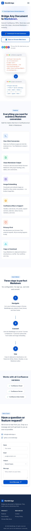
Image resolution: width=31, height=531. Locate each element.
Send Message (14, 482)
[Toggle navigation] (28, 3)
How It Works (5, 516)
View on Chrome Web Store (15, 39)
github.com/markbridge (10, 437)
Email (4, 453)
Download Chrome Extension (15, 33)
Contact (17, 513)
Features (3, 513)
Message (6, 468)
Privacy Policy (19, 516)
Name (5, 445)
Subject (5, 460)
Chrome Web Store (6, 519)
